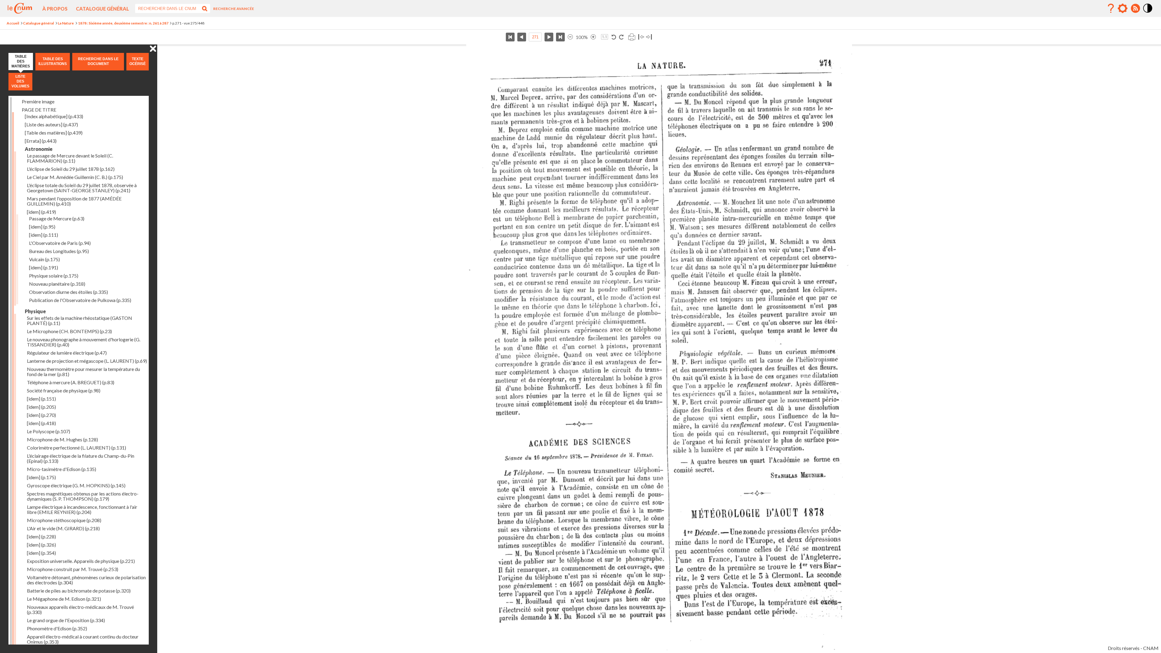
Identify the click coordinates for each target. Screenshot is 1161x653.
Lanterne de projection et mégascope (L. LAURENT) (87, 361)
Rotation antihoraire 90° (614, 37)
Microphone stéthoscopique (64, 520)
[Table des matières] (54, 132)
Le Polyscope (48, 431)
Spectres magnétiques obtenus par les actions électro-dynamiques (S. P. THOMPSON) (82, 496)
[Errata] (41, 141)
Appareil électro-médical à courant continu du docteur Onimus (82, 639)
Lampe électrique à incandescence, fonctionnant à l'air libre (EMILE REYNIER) (82, 509)
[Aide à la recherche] (1111, 8)
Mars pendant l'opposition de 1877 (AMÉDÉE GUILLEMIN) (74, 201)
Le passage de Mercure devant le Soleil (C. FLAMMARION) (70, 158)
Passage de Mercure (56, 218)
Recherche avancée (233, 8)
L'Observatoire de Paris (60, 243)
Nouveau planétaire (57, 284)
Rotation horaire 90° (621, 37)
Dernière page (560, 37)
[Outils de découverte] (1122, 8)
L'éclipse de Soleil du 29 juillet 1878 (71, 169)
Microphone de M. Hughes (62, 439)
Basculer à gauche (641, 37)
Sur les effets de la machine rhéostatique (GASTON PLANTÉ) (79, 320)
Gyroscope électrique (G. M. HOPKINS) (76, 485)
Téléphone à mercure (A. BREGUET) (70, 382)
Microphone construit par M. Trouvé (72, 569)
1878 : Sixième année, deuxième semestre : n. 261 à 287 (123, 23)
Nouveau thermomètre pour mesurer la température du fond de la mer (83, 371)
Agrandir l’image (593, 37)
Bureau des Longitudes (59, 251)
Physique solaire (53, 275)
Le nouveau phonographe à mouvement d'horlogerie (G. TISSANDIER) (83, 341)
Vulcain (44, 259)
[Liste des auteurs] (51, 124)
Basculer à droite (649, 37)
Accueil (13, 23)
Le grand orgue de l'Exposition (66, 620)
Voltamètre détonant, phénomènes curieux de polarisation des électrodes (86, 579)
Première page (510, 37)
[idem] (41, 212)
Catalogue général (102, 8)
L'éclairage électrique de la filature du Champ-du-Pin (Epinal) (80, 458)
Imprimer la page (631, 37)
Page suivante (549, 37)
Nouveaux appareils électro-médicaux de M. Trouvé (80, 609)
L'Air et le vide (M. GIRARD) (63, 528)
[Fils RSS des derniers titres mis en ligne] (1135, 8)
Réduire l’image (570, 37)
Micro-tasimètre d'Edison (61, 469)
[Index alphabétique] (54, 116)
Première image (38, 101)
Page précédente (521, 37)
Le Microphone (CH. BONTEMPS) (69, 331)
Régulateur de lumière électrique (67, 353)
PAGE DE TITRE (39, 109)
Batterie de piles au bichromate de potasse (79, 590)
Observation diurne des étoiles (68, 292)
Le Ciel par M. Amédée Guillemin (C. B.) (75, 177)
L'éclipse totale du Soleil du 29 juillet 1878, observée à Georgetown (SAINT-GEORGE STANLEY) (82, 187)
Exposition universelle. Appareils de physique (81, 561)
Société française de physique (63, 390)
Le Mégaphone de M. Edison (64, 599)
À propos (54, 8)
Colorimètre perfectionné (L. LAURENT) (76, 447)
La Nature (66, 23)
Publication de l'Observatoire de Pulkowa (80, 300)
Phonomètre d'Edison (57, 628)
